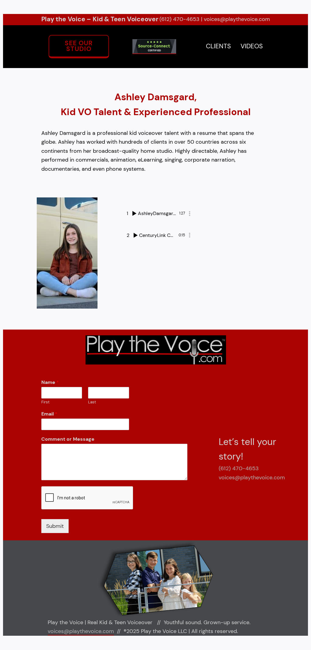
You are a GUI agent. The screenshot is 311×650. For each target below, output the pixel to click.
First (45, 402)
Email (49, 414)
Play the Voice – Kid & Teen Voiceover (100, 19)
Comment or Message (67, 439)
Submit (55, 526)
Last (92, 402)
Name (50, 382)
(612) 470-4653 (179, 19)
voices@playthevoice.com (237, 19)
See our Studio (79, 46)
